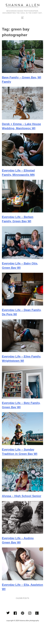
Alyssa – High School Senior (21, 496)
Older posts (22, 598)
